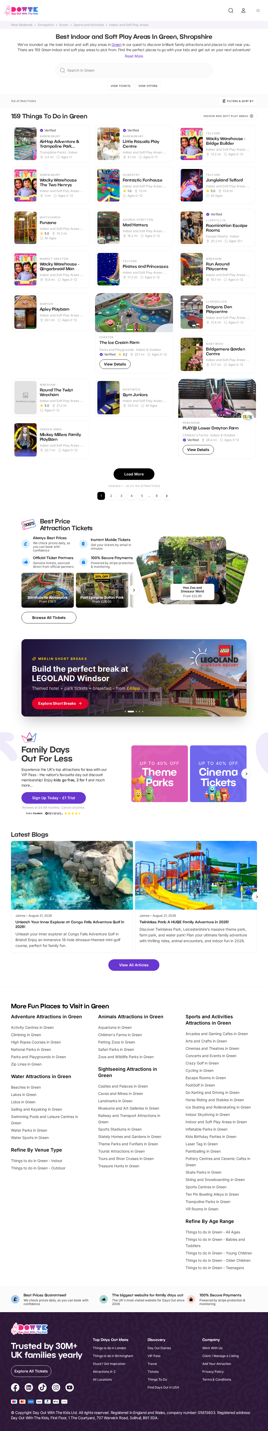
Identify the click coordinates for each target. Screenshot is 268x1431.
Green (63, 25)
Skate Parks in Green (203, 1172)
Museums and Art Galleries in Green (128, 1108)
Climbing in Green (26, 1034)
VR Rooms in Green (202, 1209)
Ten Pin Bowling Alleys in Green (212, 1194)
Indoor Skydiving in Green (208, 1114)
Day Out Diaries (159, 1348)
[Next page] (167, 496)
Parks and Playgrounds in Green (38, 1056)
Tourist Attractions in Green (121, 1151)
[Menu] (258, 10)
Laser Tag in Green (202, 1144)
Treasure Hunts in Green (118, 1166)
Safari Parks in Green (116, 1049)
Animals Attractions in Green (130, 1016)
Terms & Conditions (216, 1379)
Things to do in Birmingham (113, 1356)
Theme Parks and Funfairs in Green (128, 1144)
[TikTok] (42, 1388)
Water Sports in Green (30, 1137)
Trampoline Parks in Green (208, 1201)
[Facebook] (15, 1388)
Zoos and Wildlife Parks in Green (126, 1056)
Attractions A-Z (104, 1372)
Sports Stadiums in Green (120, 1129)
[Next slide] (246, 773)
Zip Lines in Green (26, 1064)
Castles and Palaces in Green (123, 1086)
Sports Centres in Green (206, 1187)
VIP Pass (154, 1356)
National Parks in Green (31, 1049)
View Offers (148, 85)
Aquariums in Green (115, 1027)
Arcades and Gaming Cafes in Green (217, 1033)
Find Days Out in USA (163, 1387)
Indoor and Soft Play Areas (128, 25)
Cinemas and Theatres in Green (212, 1048)
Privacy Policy (213, 1372)
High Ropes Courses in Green (36, 1042)
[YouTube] (69, 1388)
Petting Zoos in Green (116, 1042)
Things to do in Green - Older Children (218, 1260)
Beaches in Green (26, 1087)
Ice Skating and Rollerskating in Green (218, 1107)
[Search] (231, 10)
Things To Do (157, 1379)
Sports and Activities (89, 25)
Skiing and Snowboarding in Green (215, 1179)
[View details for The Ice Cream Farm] (134, 333)
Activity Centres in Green (32, 1027)
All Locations (102, 1379)
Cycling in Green (200, 1070)
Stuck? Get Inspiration (109, 1364)
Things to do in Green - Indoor (36, 1160)
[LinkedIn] (29, 1388)
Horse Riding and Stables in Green (215, 1100)
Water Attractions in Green (41, 1076)
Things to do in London (109, 1348)
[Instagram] (56, 1388)
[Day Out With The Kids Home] (21, 10)
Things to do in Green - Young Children (219, 1253)
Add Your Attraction (216, 1364)
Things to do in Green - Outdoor (38, 1168)
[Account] (243, 10)
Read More (134, 56)
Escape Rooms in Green (206, 1077)
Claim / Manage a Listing (220, 1356)
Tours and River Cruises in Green (126, 1158)
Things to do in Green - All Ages (213, 1232)
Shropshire (46, 25)
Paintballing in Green (203, 1151)
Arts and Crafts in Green (206, 1041)
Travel (152, 1364)
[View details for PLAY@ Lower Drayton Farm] (217, 419)
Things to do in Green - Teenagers (215, 1267)
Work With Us (212, 1348)
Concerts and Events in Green (211, 1055)
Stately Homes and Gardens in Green (129, 1136)
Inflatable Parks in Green (206, 1129)
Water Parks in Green (29, 1130)
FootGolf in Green (200, 1085)
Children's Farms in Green (120, 1034)
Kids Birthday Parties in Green (211, 1136)
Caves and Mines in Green (120, 1093)
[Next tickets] (134, 590)
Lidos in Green (23, 1102)
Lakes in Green (23, 1094)
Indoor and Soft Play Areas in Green (216, 1122)
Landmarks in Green (115, 1101)
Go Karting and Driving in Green (212, 1092)
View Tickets (121, 85)
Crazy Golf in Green (202, 1063)
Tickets (153, 1372)
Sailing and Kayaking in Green (36, 1109)
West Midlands (21, 25)
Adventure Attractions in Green (46, 1016)
